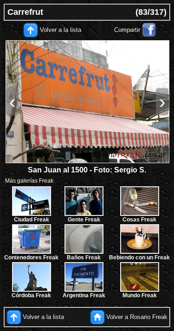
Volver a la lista (60, 29)
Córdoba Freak (31, 295)
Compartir (127, 29)
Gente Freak (84, 219)
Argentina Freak (84, 295)
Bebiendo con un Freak (139, 257)
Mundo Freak (139, 295)
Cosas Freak (139, 219)
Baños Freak (84, 257)
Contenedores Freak (31, 257)
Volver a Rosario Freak (137, 316)
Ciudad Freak (31, 219)
